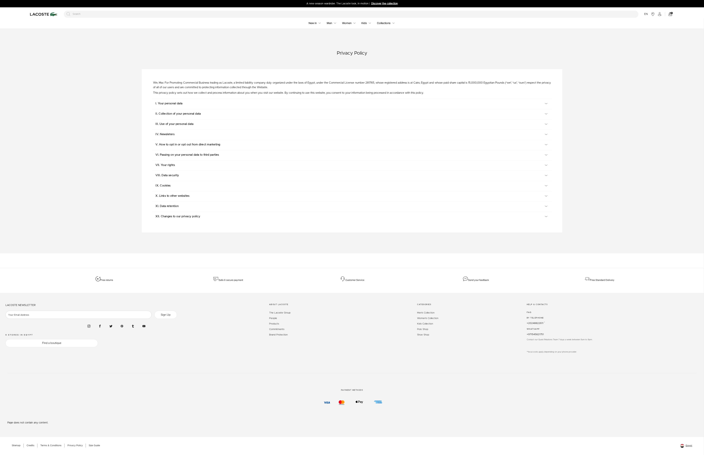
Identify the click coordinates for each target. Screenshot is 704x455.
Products (274, 324)
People (273, 318)
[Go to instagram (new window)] (89, 326)
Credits (30, 445)
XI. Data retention (167, 206)
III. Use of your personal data (174, 124)
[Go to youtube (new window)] (144, 326)
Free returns (106, 280)
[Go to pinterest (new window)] (122, 326)
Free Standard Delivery (602, 280)
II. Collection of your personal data (178, 113)
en (646, 14)
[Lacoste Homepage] (44, 14)
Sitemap (16, 445)
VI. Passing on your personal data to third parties (187, 154)
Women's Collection (427, 318)
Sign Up (165, 314)
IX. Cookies (163, 185)
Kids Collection (425, 324)
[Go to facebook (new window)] (100, 326)
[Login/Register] (659, 14)
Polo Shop (422, 329)
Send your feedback (478, 280)
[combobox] (351, 14)
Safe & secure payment (231, 280)
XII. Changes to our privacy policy (177, 216)
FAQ (529, 312)
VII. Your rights (165, 165)
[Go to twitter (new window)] (111, 326)
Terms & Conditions (50, 445)
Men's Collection (425, 313)
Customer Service (354, 280)
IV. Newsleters (165, 134)
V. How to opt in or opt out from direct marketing (187, 144)
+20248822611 (536, 323)
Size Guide (94, 445)
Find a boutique (51, 343)
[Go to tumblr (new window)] (133, 326)
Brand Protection (278, 335)
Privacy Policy (75, 445)
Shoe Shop (423, 335)
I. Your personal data (169, 103)
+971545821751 (535, 334)
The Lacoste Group (280, 313)
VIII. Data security (167, 175)
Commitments (276, 329)
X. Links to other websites (172, 196)
